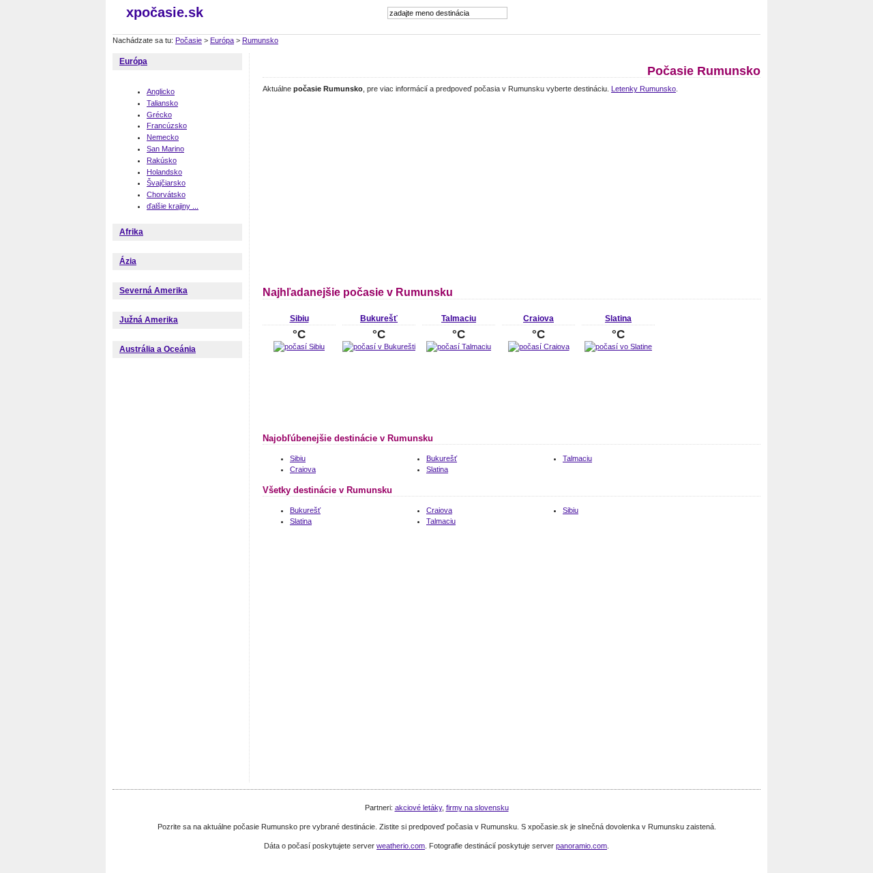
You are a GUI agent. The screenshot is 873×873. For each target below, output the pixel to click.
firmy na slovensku (477, 807)
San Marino (165, 149)
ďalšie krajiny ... (172, 206)
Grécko (159, 114)
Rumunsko (260, 40)
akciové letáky (418, 807)
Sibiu (299, 318)
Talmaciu (458, 318)
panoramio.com (581, 846)
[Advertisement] (348, 187)
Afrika (131, 232)
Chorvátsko (166, 194)
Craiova (538, 318)
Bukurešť (379, 318)
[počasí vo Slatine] (618, 346)
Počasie (188, 40)
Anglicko (161, 91)
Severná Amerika (153, 290)
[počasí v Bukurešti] (378, 346)
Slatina (618, 318)
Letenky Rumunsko (643, 89)
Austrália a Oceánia (157, 349)
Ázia (127, 261)
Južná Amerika (148, 320)
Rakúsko (162, 160)
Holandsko (164, 172)
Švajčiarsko (166, 183)
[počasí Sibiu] (299, 346)
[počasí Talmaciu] (458, 346)
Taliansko (162, 103)
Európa (222, 40)
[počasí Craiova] (538, 346)
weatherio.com (400, 846)
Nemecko (163, 137)
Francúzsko (167, 125)
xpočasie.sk (164, 12)
